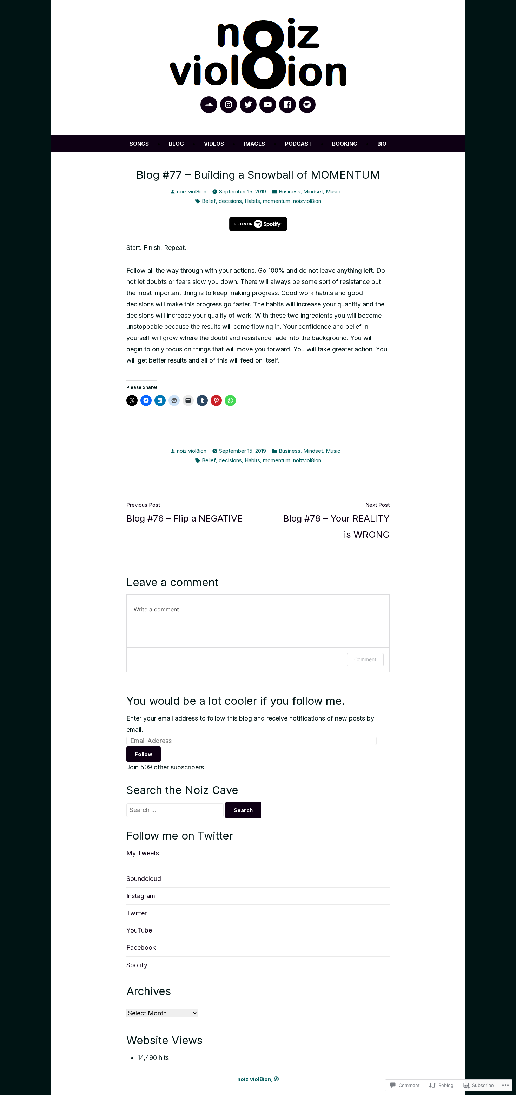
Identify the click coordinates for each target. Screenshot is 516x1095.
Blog (176, 143)
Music (333, 191)
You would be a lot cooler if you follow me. (235, 701)
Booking (344, 143)
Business (289, 191)
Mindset (313, 191)
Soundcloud (143, 878)
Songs (139, 143)
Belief (209, 201)
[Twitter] (248, 104)
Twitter (136, 913)
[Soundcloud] (208, 104)
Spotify (136, 965)
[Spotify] (307, 104)
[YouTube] (267, 104)
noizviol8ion (307, 201)
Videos (214, 143)
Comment (365, 659)
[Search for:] (175, 810)
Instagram (140, 896)
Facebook (141, 947)
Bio (381, 143)
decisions (230, 201)
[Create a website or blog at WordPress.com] (276, 1079)
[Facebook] (287, 104)
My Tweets (142, 853)
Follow (143, 754)
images (254, 143)
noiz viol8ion (191, 191)
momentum (276, 201)
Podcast (298, 143)
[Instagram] (228, 104)
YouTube (139, 930)
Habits (252, 201)
